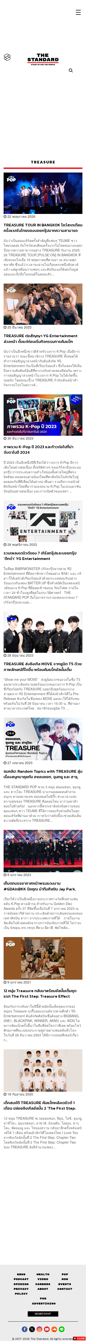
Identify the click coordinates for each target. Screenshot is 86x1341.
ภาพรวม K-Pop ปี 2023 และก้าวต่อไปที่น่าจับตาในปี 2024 (38, 449)
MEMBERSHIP (43, 1313)
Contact (64, 1289)
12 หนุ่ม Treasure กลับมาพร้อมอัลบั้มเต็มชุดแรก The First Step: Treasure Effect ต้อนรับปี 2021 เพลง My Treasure (40, 993)
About (43, 1289)
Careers (42, 1284)
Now (65, 1279)
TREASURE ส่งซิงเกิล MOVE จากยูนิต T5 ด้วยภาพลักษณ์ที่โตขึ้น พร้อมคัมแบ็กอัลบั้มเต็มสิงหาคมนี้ (43, 666)
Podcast (21, 1279)
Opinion (21, 1284)
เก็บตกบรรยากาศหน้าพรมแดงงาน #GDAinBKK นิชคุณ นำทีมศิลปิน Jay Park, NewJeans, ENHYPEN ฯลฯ (40, 886)
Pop (65, 1274)
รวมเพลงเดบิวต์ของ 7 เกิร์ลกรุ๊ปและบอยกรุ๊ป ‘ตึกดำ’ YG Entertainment (40, 555)
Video (43, 1279)
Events (64, 1284)
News (21, 1274)
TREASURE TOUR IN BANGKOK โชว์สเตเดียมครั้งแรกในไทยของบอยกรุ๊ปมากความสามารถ (43, 227)
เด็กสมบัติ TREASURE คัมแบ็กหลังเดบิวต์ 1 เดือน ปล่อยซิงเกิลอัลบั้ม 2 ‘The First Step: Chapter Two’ (40, 1105)
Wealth (43, 1274)
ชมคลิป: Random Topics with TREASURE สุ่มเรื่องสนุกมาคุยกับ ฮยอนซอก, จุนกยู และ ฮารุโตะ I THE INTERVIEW (43, 774)
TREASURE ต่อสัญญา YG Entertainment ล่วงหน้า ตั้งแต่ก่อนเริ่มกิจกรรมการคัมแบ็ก (40, 338)
